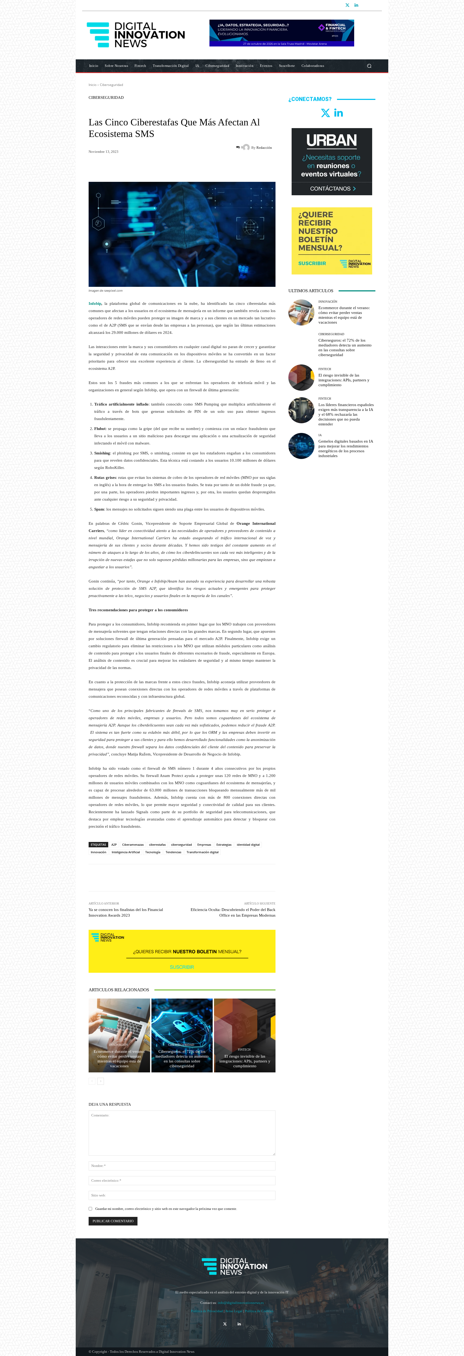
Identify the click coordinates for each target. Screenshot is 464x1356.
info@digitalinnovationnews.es (241, 1303)
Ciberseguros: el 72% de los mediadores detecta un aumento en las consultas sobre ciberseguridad (182, 1058)
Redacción (264, 147)
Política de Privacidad (207, 1311)
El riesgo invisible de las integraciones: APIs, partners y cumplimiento (244, 1061)
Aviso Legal (234, 1311)
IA (320, 435)
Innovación (98, 852)
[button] (369, 66)
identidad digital (248, 844)
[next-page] (100, 1081)
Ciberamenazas (133, 844)
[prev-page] (92, 1081)
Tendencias (173, 852)
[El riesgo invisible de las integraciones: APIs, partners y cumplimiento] (245, 1035)
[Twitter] (347, 5)
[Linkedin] (356, 5)
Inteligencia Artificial (126, 852)
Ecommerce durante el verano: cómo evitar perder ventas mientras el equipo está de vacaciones (119, 1058)
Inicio (92, 84)
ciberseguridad (181, 844)
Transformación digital (203, 852)
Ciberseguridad (111, 84)
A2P (114, 844)
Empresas (204, 844)
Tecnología (152, 852)
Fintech (244, 1049)
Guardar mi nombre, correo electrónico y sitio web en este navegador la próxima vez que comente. (166, 1209)
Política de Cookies (259, 1311)
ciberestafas (157, 844)
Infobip (95, 303)
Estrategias (223, 844)
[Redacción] (247, 147)
